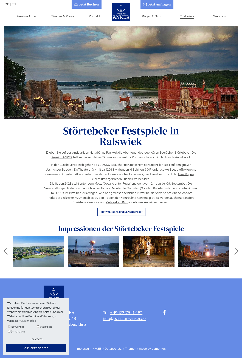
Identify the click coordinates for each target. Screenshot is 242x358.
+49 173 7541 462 (126, 312)
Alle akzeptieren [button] (36, 348)
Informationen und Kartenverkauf (121, 212)
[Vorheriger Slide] (7, 251)
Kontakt (94, 16)
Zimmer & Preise (62, 16)
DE (8, 4)
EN (14, 4)
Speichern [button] (36, 339)
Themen (130, 349)
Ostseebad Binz (117, 202)
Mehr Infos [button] (29, 321)
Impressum (84, 349)
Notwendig (17, 327)
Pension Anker (26, 16)
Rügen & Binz (151, 16)
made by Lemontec (152, 349)
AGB (98, 349)
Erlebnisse (187, 16)
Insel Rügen (186, 174)
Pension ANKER (62, 157)
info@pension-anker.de (124, 318)
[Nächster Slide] (235, 251)
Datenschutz (113, 349)
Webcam (219, 16)
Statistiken (45, 327)
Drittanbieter (18, 331)
